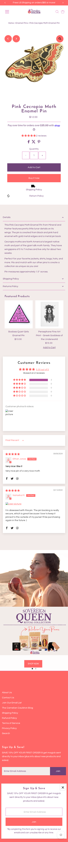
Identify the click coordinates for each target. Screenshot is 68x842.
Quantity (34, 149)
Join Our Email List (12, 702)
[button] (28, 135)
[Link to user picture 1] (34, 504)
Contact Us (8, 697)
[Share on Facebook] (29, 142)
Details (6, 217)
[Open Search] (57, 11)
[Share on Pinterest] (39, 142)
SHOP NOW (33, 664)
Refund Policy (9, 718)
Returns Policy (10, 286)
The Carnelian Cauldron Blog (17, 708)
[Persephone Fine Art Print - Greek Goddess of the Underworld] (49, 314)
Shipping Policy (34, 189)
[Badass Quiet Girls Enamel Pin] (19, 314)
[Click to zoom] (60, 39)
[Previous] (8, 38)
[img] (12, 454)
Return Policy (36, 196)
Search (6, 733)
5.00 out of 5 (42, 369)
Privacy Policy (9, 728)
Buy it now (34, 178)
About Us (7, 692)
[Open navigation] (10, 12)
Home (11, 23)
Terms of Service (11, 723)
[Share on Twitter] (34, 142)
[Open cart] (62, 12)
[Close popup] (63, 787)
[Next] (16, 38)
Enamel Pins (22, 23)
